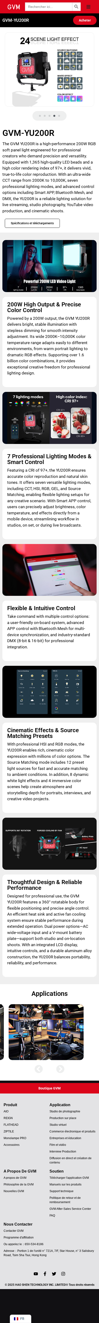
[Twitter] (54, 1274)
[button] (88, 6)
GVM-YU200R (15, 20)
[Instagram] (63, 1274)
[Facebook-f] (45, 1274)
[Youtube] (36, 1274)
